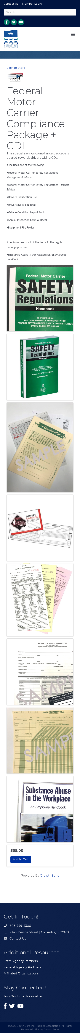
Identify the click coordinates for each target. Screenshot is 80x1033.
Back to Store (16, 67)
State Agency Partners (21, 961)
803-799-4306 (20, 926)
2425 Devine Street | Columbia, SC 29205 (40, 932)
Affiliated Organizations (21, 973)
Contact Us (11, 3)
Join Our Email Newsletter (23, 996)
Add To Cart (20, 859)
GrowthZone (49, 875)
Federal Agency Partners (22, 967)
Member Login (32, 3)
